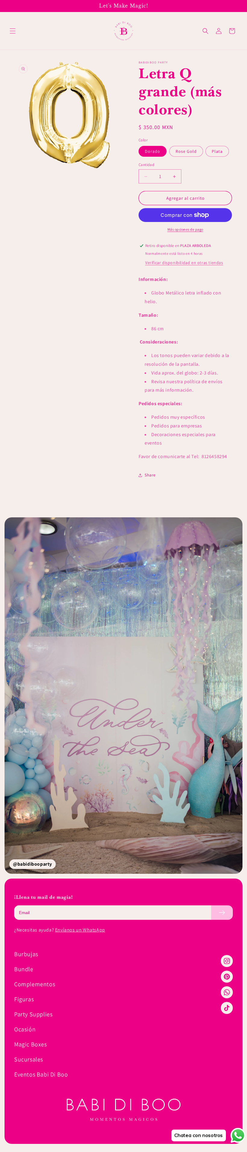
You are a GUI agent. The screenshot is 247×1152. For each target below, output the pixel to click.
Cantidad (146, 164)
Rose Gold (186, 151)
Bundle (23, 969)
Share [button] (150, 475)
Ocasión (25, 1029)
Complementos (34, 984)
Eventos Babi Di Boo (41, 1074)
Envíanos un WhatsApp (80, 930)
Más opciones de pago (185, 229)
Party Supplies (33, 1014)
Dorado (152, 151)
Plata (217, 151)
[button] (12, 31)
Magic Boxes (30, 1044)
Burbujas (26, 954)
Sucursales (28, 1059)
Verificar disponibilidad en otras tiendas (184, 262)
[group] (123, 695)
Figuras (24, 999)
